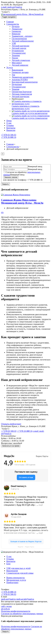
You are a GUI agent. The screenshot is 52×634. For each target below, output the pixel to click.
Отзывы (10, 125)
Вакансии (10, 130)
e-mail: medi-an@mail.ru (11, 7)
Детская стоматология (22, 94)
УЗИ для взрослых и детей (18, 568)
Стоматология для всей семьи (19, 573)
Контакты (10, 128)
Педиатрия (17, 84)
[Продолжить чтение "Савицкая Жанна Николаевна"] (15, 195)
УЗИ (14, 43)
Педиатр (15, 26)
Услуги (9, 67)
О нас (9, 123)
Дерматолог (17, 29)
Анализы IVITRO (20, 79)
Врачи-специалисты (15, 577)
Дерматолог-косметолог (22, 77)
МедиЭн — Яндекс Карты (26, 547)
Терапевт (16, 55)
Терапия (15, 89)
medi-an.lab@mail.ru (25, 599)
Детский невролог (20, 65)
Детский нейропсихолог (23, 41)
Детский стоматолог (21, 60)
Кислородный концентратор (25, 82)
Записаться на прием (10, 446)
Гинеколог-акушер (20, 72)
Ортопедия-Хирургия (21, 91)
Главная (10, 22)
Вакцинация (17, 70)
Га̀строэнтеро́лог (19, 38)
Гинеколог (16, 31)
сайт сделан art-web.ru (6, 607)
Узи (13, 75)
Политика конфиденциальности (15, 611)
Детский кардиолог (20, 46)
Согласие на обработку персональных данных (22, 613)
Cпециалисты (12, 24)
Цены (9, 120)
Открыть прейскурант (11, 424)
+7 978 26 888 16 (8, 137)
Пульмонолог (18, 50)
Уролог (15, 58)
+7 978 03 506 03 (8, 135)
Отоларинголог (19, 53)
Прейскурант (12, 582)
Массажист (17, 63)
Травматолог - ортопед (22, 36)
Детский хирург (19, 48)
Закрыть (5, 184)
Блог (8, 564)
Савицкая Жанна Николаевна (22, 201)
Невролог (16, 34)
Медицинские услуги (16, 580)
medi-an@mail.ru (8, 599)
